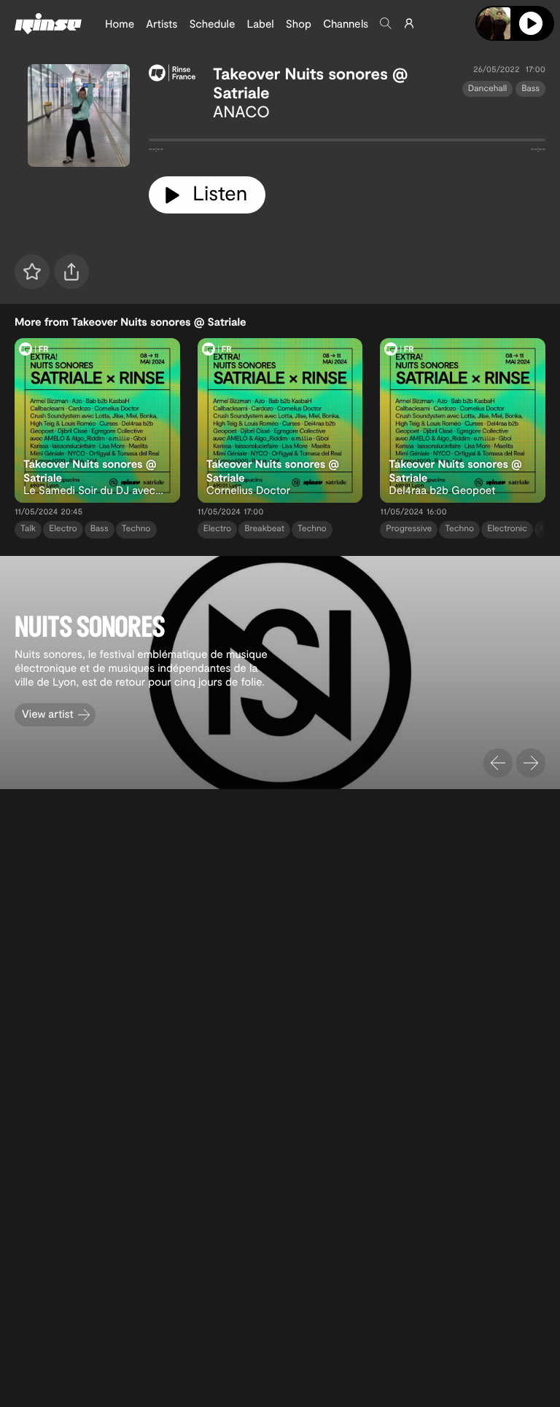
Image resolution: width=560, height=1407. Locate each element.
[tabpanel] (347, 143)
